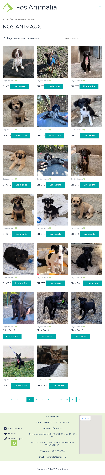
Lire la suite (19, 86)
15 (67, 399)
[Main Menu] (99, 7)
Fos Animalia (36, 7)
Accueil (6, 19)
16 (73, 399)
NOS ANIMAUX (18, 19)
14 (61, 399)
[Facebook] (14, 443)
